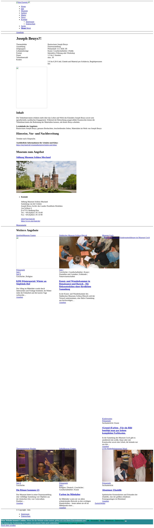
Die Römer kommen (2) (27, 490)
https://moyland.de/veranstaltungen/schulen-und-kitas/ (36, 145)
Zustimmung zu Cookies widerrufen (71, 523)
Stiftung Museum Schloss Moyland (33, 157)
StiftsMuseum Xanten (67, 449)
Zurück (97, 503)
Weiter (102, 503)
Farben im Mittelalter (69, 494)
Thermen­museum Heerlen (26, 449)
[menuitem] (23, 6)
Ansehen (19, 297)
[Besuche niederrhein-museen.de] (29, 2)
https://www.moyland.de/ (30, 221)
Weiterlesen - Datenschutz (114, 520)
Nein (101, 520)
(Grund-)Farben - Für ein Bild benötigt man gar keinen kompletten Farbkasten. (117, 430)
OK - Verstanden (92, 520)
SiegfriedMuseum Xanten (26, 235)
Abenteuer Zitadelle (112, 490)
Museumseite (21, 225)
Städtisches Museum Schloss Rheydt (73, 235)
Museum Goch (107, 235)
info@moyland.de (28, 219)
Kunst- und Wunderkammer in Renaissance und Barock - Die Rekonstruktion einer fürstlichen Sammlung (75, 285)
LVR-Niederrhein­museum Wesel (114, 449)
